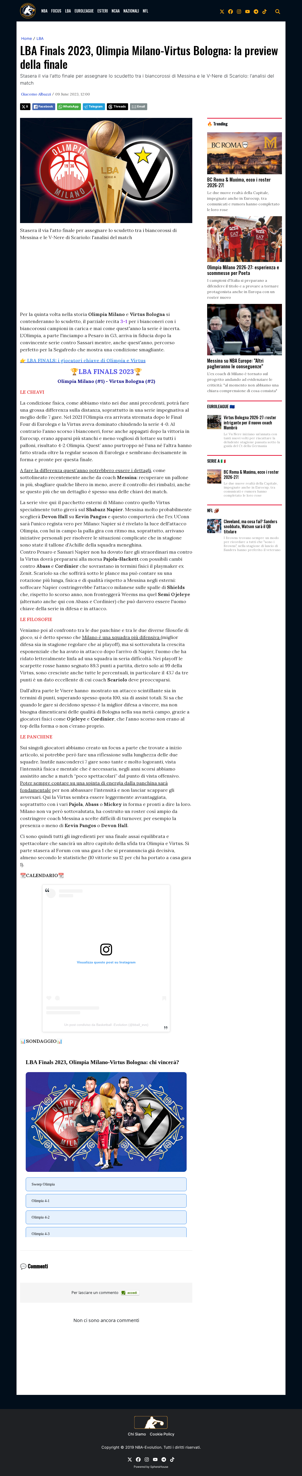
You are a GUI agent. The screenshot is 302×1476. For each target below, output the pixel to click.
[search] (277, 10)
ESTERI (102, 11)
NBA (44, 11)
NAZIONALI (131, 11)
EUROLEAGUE (84, 11)
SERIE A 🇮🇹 (216, 461)
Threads (119, 106)
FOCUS (56, 11)
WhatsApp (71, 106)
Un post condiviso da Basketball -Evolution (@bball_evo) (106, 1025)
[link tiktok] (264, 10)
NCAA (116, 11)
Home (26, 38)
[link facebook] (230, 10)
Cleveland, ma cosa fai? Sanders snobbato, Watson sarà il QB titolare (250, 526)
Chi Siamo (137, 1434)
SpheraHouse (159, 1466)
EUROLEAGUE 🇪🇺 (221, 406)
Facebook (45, 106)
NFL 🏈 (213, 510)
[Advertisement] (106, 278)
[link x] (222, 10)
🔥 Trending (217, 123)
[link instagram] (239, 10)
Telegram (96, 106)
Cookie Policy (162, 1434)
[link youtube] (247, 10)
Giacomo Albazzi (36, 94)
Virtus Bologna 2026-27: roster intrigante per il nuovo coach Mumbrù (250, 422)
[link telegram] (256, 10)
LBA (68, 11)
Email (141, 106)
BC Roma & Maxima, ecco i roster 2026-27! (251, 474)
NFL (145, 11)
